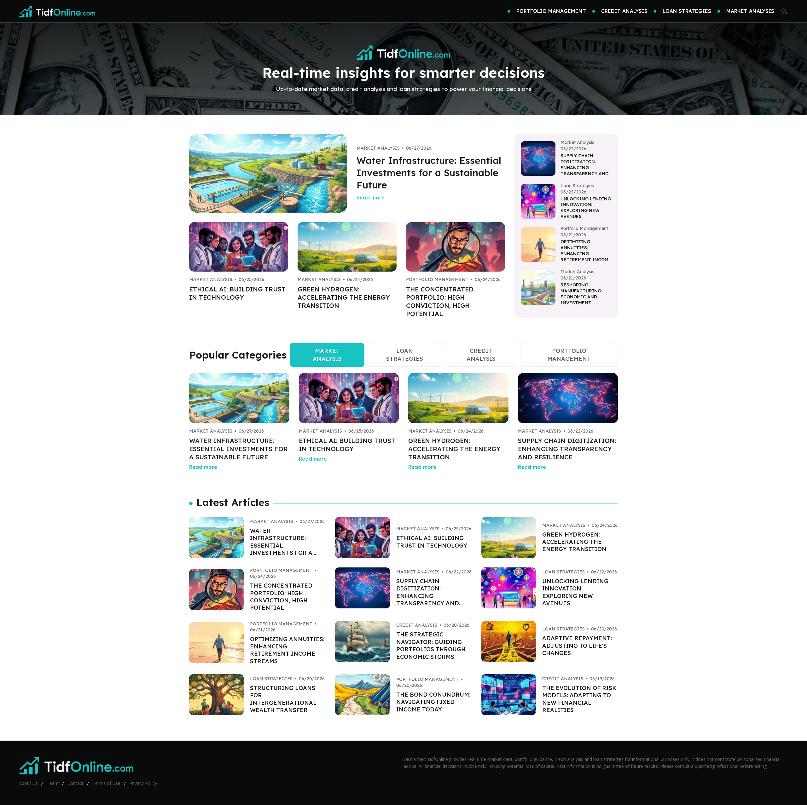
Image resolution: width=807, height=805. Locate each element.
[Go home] (57, 11)
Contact (75, 783)
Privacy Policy (143, 783)
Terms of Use (106, 783)
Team (53, 783)
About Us (28, 783)
